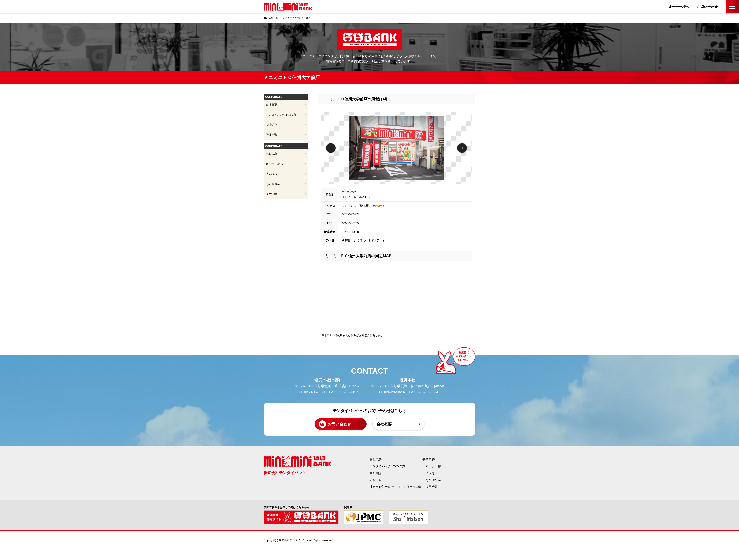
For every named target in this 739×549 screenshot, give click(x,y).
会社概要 (271, 104)
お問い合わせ (707, 7)
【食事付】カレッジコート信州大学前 (396, 487)
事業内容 (271, 154)
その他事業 (273, 184)
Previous (331, 148)
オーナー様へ (679, 7)
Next (462, 148)
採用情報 (271, 194)
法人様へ (271, 174)
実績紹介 (271, 124)
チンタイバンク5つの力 (281, 114)
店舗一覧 (271, 134)
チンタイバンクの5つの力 (387, 466)
